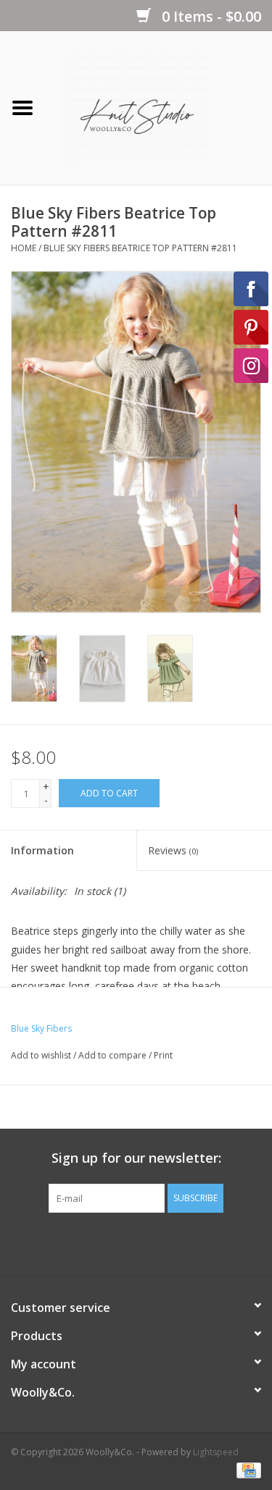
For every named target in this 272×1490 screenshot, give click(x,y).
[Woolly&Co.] (159, 107)
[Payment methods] (246, 1470)
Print (163, 1055)
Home (23, 248)
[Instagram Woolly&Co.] (162, 1242)
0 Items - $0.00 (209, 16)
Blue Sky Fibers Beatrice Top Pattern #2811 (140, 248)
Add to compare (113, 1055)
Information (42, 850)
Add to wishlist (41, 1055)
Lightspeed (216, 1452)
